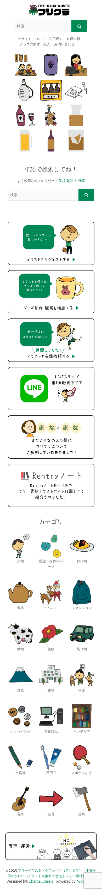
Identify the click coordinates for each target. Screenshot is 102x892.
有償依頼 (73, 39)
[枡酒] (76, 115)
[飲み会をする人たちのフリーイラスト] (51, 115)
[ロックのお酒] (76, 140)
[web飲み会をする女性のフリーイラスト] (76, 65)
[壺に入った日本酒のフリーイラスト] (25, 90)
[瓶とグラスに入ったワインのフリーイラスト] (25, 115)
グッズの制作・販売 (35, 44)
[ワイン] (51, 140)
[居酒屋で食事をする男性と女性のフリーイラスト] (25, 65)
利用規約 (56, 39)
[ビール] (25, 140)
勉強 (69, 181)
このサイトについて (29, 39)
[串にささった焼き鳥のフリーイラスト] (76, 90)
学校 (62, 181)
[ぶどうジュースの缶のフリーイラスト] (51, 65)
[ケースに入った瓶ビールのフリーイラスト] (51, 90)
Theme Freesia (41, 881)
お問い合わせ (64, 44)
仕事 (81, 181)
